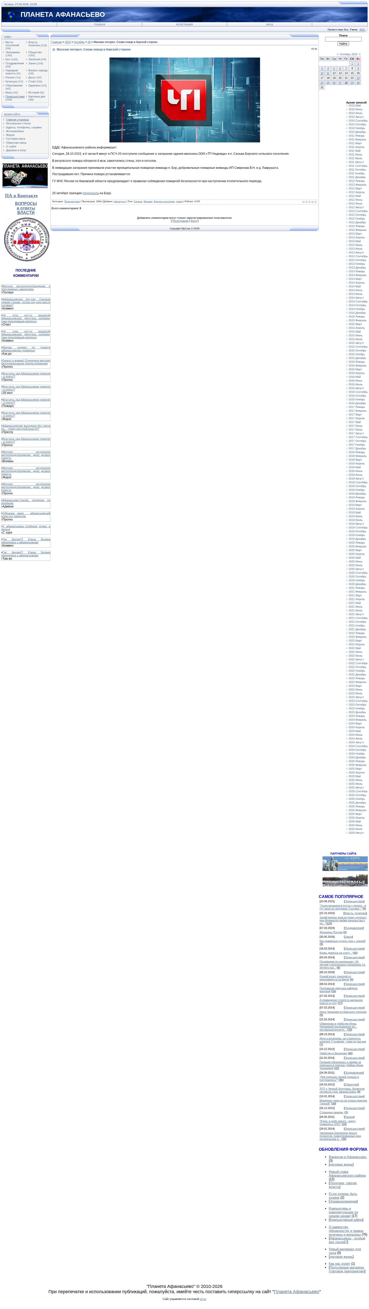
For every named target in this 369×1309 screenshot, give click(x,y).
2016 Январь (357, 361)
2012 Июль (355, 203)
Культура (11, 81)
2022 (68, 41)
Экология (34, 59)
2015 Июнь (355, 335)
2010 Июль (355, 113)
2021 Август (356, 614)
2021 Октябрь (357, 621)
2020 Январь (357, 542)
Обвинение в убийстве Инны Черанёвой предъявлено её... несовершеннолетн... (338, 1026)
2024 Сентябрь (358, 746)
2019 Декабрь (357, 538)
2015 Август (356, 342)
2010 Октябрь (357, 124)
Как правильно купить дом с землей (342, 941)
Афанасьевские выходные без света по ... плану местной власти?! (26, 427)
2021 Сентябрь (358, 617)
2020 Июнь (355, 561)
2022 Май (355, 648)
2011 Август (356, 162)
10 (322, 73)
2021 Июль (355, 610)
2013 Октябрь (357, 259)
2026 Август (356, 832)
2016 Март (355, 369)
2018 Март (355, 459)
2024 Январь (357, 715)
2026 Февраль (357, 810)
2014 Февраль (357, 275)
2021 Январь (357, 587)
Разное (10, 77)
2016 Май (355, 376)
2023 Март (355, 685)
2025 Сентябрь (358, 791)
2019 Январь (357, 497)
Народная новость (12, 72)
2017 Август (356, 433)
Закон (32, 63)
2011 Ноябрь (357, 173)
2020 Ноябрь (357, 580)
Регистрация (184, 24)
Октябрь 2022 (348, 54)
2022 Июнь (355, 651)
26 (334, 82)
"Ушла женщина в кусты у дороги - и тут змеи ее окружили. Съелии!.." (343, 907)
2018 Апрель (357, 463)
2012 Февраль (357, 184)
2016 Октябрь (357, 395)
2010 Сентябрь (358, 120)
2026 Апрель (357, 817)
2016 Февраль (357, 365)
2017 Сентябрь (358, 437)
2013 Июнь (355, 244)
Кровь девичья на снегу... (336, 952)
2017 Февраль (357, 410)
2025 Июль (355, 783)
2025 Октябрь (357, 795)
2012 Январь (357, 180)
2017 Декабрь (357, 448)
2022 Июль (355, 655)
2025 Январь (357, 761)
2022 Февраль (357, 636)
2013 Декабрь (357, 267)
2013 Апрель (357, 237)
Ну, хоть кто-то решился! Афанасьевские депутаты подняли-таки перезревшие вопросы (26, 318)
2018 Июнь (355, 471)
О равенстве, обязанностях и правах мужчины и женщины (346, 1230)
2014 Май (355, 286)
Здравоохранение (343, 1201)
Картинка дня (36, 96)
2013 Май (355, 241)
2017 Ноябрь (357, 444)
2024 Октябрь (357, 749)
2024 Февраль (357, 719)
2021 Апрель (357, 599)
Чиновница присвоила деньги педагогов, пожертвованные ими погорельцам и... (340, 1135)
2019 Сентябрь (358, 527)
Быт (8, 59)
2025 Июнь (355, 779)
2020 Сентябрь (358, 572)
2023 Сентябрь (358, 700)
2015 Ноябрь (357, 354)
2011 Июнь (355, 154)
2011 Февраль (357, 139)
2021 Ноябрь (357, 625)
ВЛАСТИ (26, 213)
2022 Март (355, 640)
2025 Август (356, 787)
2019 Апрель (357, 508)
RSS (362, 29)
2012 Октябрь (357, 214)
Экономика (13, 52)
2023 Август (356, 697)
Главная (99, 24)
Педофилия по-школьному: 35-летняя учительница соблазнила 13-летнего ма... (343, 964)
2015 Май (355, 331)
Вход (269, 24)
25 (328, 82)
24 (322, 82)
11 (328, 73)
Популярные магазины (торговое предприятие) (346, 1269)
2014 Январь (357, 271)
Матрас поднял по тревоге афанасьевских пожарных (26, 349)
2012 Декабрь (357, 222)
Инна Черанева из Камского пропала (343, 1011)
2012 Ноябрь (357, 218)
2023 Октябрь (357, 704)
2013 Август (356, 252)
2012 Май (355, 195)
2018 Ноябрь (357, 489)
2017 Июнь (355, 425)
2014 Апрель (357, 282)
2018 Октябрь (357, 486)
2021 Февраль (357, 591)
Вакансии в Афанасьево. (348, 1157)
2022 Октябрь (357, 666)
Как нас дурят (339, 1264)
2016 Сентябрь (358, 391)
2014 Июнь (355, 290)
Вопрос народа (37, 70)
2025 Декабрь (357, 802)
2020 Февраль (357, 546)
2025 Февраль (357, 764)
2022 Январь (357, 633)
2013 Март (355, 233)
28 (89, 41)
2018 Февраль (357, 455)
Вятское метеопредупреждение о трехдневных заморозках (26, 288)
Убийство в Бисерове (333, 1053)
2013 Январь (357, 226)
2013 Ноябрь (357, 263)
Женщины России (331, 932)
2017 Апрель (357, 418)
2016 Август (356, 388)
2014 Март (355, 278)
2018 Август (356, 478)
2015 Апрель (357, 327)
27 (340, 82)
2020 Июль (355, 565)
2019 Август (356, 523)
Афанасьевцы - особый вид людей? (347, 1240)
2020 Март (355, 550)
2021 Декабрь (357, 629)
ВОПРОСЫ (26, 203)
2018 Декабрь (357, 493)
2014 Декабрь (357, 312)
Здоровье (34, 85)
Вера (9, 92)
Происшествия (15, 96)
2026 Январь (357, 806)
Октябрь (79, 41)
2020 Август (356, 568)
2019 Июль (355, 519)
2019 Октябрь (357, 531)
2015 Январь (357, 316)
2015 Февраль (357, 320)
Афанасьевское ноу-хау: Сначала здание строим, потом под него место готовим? (26, 302)
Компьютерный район (346, 1220)
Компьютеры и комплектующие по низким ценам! (343, 1212)
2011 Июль (355, 158)
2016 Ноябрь (357, 399)
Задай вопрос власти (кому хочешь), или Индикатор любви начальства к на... (343, 920)
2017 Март (355, 414)
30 (358, 82)
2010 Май (355, 105)
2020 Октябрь (357, 576)
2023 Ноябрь (357, 708)
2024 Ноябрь (357, 753)
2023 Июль (355, 693)
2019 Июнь (355, 516)
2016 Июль (355, 384)
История (33, 92)
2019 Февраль (357, 501)
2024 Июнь (355, 734)
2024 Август (356, 742)
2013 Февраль (357, 229)
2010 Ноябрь (357, 128)
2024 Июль (355, 738)
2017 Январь (357, 406)
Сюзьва (138, 201)
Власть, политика (34, 44)
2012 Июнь (355, 199)
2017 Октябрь (357, 440)
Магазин (148, 201)
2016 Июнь (355, 380)
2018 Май (355, 467)
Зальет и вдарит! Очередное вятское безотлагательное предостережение (26, 362)
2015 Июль (355, 339)
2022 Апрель (357, 644)
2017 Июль (355, 429)
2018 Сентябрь (358, 482)
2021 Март (355, 595)
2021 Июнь (355, 606)
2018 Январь (357, 452)
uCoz (203, 1298)
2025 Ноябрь (357, 798)
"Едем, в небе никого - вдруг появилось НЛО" (338, 1123)
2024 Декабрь (357, 757)
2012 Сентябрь (358, 211)
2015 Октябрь (357, 350)
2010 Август (356, 116)
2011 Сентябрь (358, 165)
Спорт (32, 81)
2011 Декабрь (357, 177)
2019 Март (355, 504)
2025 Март (355, 768)
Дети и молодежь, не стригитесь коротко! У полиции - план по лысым (343, 1040)
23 (358, 77)
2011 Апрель (356, 146)
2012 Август (356, 207)
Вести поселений (12, 44)
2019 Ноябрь (357, 535)
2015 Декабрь (357, 357)
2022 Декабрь (357, 674)
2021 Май (355, 602)
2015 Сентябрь (358, 346)
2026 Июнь (355, 825)
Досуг (32, 77)
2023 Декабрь (357, 712)
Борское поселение (164, 201)
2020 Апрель (357, 553)
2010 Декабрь (357, 131)
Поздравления (15, 63)
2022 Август (356, 659)
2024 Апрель (357, 727)
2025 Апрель (357, 772)
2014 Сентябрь (358, 301)
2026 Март (355, 813)
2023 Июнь (355, 689)
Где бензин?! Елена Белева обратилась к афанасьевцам (26, 541)
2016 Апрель (357, 373)
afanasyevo (120, 201)
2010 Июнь (355, 109)
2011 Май (354, 150)
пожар (179, 201)
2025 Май (355, 776)
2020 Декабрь (357, 584)
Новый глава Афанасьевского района (347, 1173)
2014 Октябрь (357, 305)
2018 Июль (355, 474)
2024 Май (355, 730)
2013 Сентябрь (358, 256)
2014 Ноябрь (357, 308)
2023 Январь (357, 678)
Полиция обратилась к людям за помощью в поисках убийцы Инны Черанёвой (341, 1065)
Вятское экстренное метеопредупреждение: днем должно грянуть (26, 454)
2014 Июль (355, 293)
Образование (14, 85)
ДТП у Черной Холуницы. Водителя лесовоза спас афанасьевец (342, 1090)
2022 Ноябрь (357, 670)
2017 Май (355, 422)
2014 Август (356, 297)
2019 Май (355, 512)
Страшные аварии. (332, 1112)
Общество (35, 52)
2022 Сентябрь (358, 663)
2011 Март (355, 143)
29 (352, 82)
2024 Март (355, 723)
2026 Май (355, 821)
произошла (91, 193)
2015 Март (355, 324)
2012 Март (355, 188)
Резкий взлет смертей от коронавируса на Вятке (335, 978)
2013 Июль (355, 248)
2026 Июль (355, 828)
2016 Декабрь (357, 403)
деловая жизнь (341, 1164)
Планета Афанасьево (296, 1291)
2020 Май (355, 557)
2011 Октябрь (357, 169)
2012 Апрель (357, 192)
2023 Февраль (357, 682)
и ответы (26, 208)
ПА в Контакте (21, 195)
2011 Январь (357, 135)
